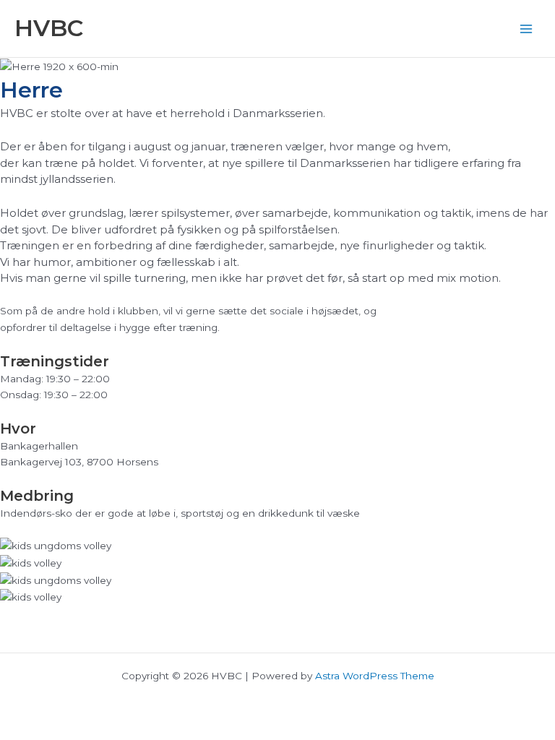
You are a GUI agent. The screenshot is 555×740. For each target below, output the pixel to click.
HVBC (48, 28)
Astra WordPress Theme (374, 675)
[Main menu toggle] (526, 28)
